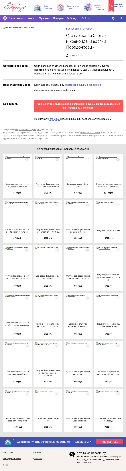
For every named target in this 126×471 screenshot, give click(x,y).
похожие (54, 119)
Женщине (58, 18)
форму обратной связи (90, 133)
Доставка (37, 459)
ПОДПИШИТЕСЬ (109, 442)
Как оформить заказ (12, 459)
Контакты (37, 452)
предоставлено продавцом (27, 130)
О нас (5, 465)
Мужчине (44, 18)
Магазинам (8, 452)
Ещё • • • (86, 18)
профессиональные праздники (83, 84)
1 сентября (16, 18)
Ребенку (72, 18)
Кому (31, 18)
